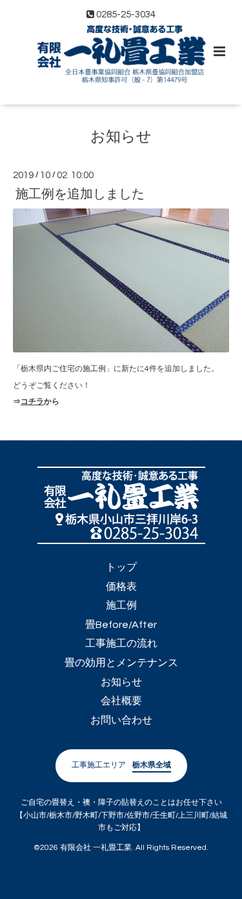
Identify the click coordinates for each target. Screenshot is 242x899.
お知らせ (121, 137)
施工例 (121, 605)
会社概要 (121, 701)
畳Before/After (121, 625)
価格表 (121, 586)
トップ (121, 567)
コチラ (32, 402)
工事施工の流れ (121, 643)
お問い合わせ (121, 720)
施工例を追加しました (80, 193)
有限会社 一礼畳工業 (96, 847)
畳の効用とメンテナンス (121, 663)
